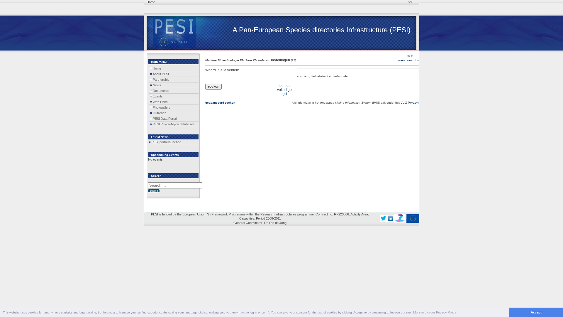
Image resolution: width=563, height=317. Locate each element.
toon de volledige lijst (284, 90)
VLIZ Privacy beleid (414, 102)
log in (410, 55)
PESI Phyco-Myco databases (174, 124)
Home (157, 68)
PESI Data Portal (165, 118)
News (157, 85)
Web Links (160, 102)
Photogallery (161, 107)
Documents (161, 90)
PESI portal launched (166, 142)
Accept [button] (536, 312)
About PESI (161, 74)
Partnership (161, 79)
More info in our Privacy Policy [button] (434, 312)
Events (158, 96)
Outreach (159, 113)
